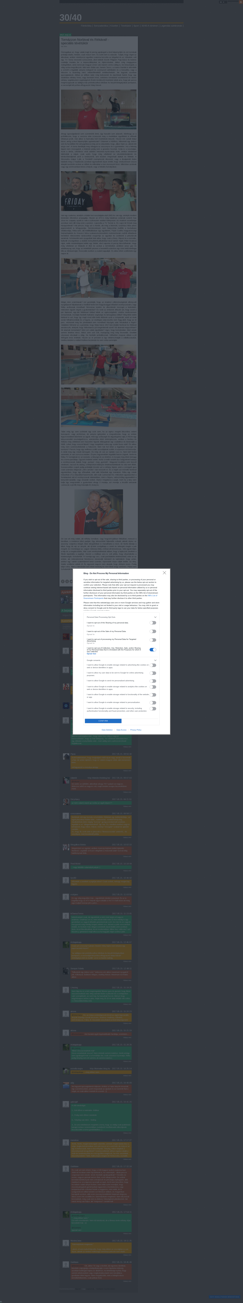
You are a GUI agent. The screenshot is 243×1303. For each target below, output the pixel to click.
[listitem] (121, 617)
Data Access (121, 730)
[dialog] (121, 652)
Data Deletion (107, 730)
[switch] (153, 622)
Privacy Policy (135, 730)
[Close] (165, 573)
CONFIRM (103, 721)
